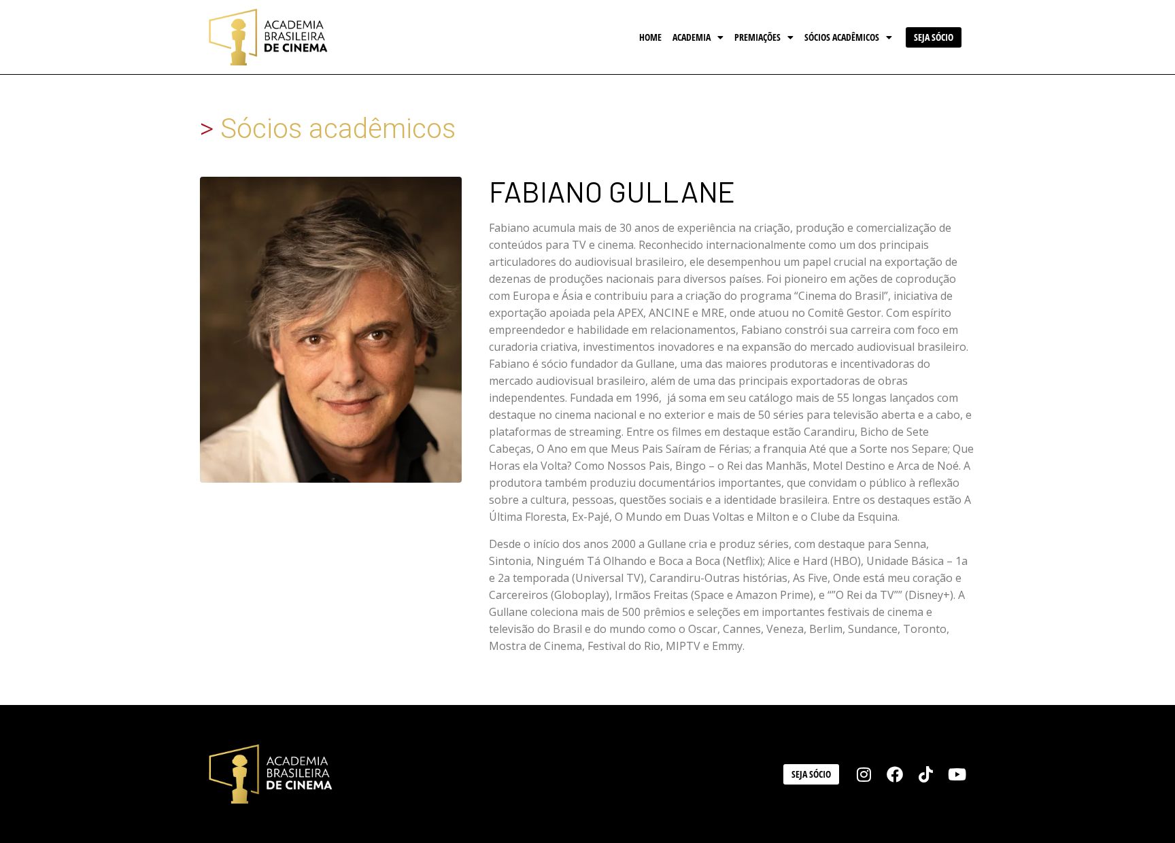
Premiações (757, 37)
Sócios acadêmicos (841, 37)
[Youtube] (956, 774)
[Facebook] (894, 774)
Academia (691, 37)
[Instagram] (864, 774)
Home (650, 37)
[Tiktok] (926, 774)
